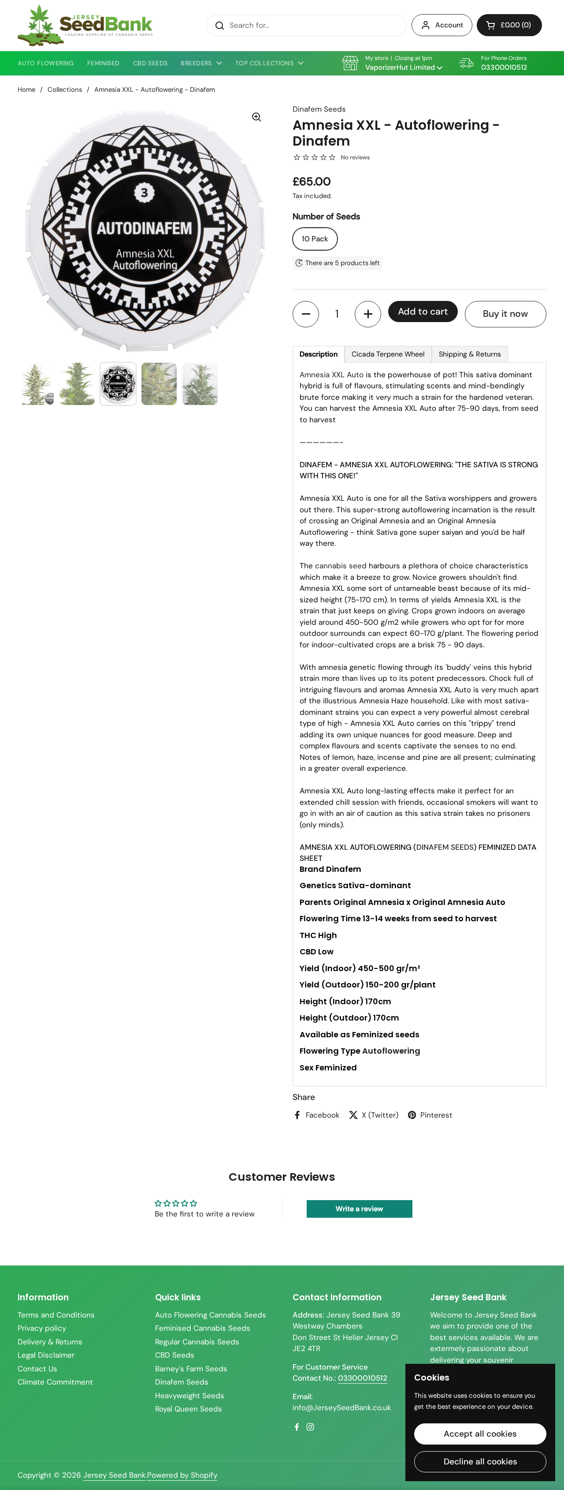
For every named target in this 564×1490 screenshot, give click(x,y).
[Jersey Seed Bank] (85, 25)
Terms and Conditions (56, 1315)
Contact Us (37, 1369)
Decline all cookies (480, 1461)
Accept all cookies (480, 1433)
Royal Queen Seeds (188, 1409)
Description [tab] (319, 354)
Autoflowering (391, 1050)
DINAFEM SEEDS (445, 847)
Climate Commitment (55, 1382)
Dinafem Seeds (181, 1382)
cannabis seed (341, 565)
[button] (509, 25)
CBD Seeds (174, 1355)
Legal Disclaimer (46, 1355)
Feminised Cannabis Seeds (202, 1328)
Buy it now (505, 314)
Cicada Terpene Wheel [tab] (388, 354)
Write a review (359, 1208)
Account (449, 25)
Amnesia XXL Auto (332, 374)
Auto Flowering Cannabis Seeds (210, 1315)
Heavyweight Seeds (189, 1395)
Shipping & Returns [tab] (470, 354)
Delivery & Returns (50, 1342)
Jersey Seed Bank (114, 1475)
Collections (65, 89)
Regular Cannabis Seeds (197, 1342)
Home (26, 89)
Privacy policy (42, 1328)
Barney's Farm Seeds (191, 1369)
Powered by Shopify (182, 1475)
